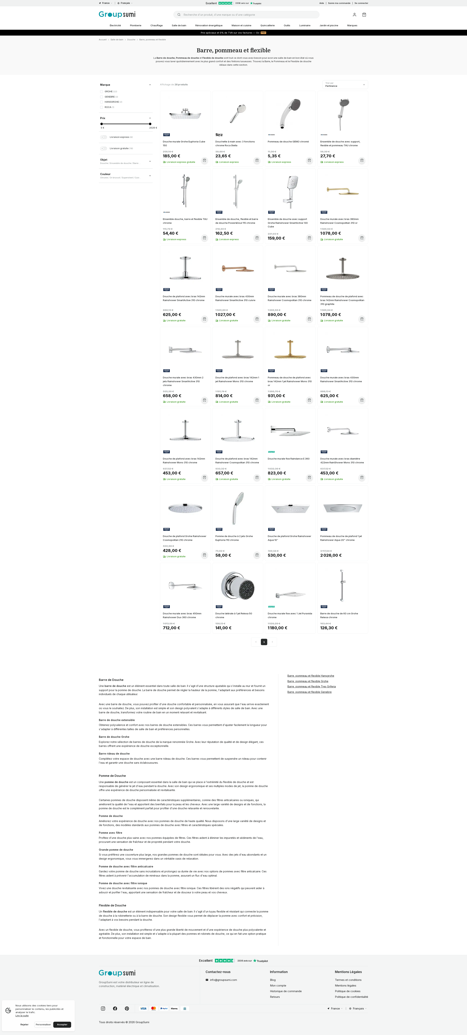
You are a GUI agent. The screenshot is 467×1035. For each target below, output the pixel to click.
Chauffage (156, 25)
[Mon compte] (354, 14)
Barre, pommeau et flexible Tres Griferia (311, 686)
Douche (131, 39)
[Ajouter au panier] (204, 160)
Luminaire (304, 25)
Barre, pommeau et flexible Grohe (307, 681)
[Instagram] (103, 1008)
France (106, 3)
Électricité (115, 25)
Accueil (103, 39)
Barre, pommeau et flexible (152, 39)
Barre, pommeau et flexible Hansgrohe (310, 675)
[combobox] (246, 14)
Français (125, 3)
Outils (287, 25)
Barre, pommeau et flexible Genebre (309, 691)
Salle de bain (179, 25)
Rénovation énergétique (209, 25)
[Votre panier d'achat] (364, 14)
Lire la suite (22, 1015)
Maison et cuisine (241, 25)
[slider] (101, 124)
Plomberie (135, 25)
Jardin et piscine (329, 25)
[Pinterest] (127, 1008)
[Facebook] (115, 1008)
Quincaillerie (267, 25)
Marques (352, 25)
